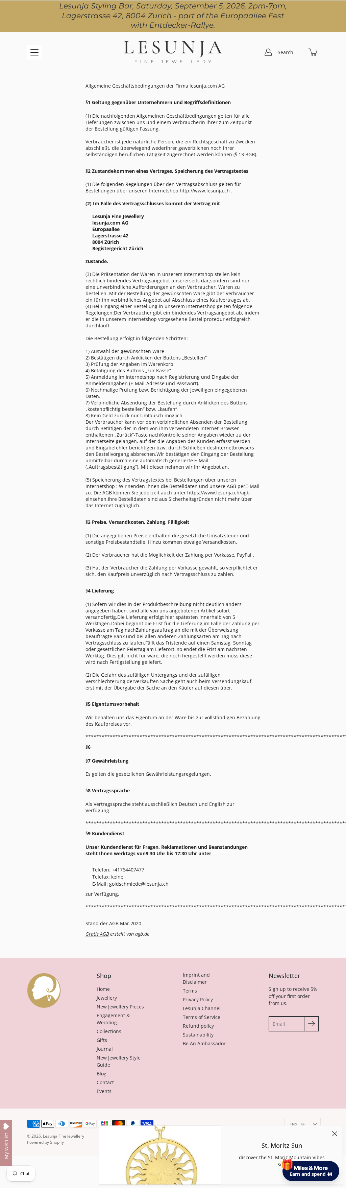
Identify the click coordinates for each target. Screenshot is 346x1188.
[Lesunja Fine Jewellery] (173, 52)
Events (104, 1091)
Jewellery (107, 998)
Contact (105, 1082)
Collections (109, 1031)
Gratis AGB (97, 934)
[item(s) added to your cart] (313, 52)
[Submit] (311, 1023)
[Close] (334, 1133)
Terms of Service (201, 1017)
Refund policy (198, 1026)
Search (285, 52)
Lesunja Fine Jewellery (63, 1136)
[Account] (268, 52)
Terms (190, 990)
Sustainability (198, 1034)
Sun (281, 1164)
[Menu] (34, 52)
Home (103, 989)
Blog (101, 1073)
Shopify (57, 1142)
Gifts (102, 1040)
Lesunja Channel (202, 1008)
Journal (105, 1049)
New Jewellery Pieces (120, 1006)
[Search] (298, 52)
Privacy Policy (198, 999)
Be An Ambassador (204, 1043)
